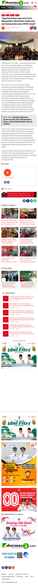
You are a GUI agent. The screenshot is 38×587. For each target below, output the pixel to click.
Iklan (32, 576)
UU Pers (11, 574)
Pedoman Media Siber (7, 576)
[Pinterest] (9, 567)
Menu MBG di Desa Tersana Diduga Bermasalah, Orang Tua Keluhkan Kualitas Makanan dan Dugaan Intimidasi (22, 305)
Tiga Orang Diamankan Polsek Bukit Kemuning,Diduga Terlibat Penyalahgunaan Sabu (9, 260)
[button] (35, 3)
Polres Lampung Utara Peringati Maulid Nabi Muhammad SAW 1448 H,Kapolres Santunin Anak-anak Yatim (27, 241)
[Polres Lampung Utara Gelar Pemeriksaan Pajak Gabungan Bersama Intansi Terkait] (28, 251)
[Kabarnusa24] (15, 2)
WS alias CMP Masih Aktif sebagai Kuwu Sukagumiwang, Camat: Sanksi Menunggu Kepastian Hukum (22, 312)
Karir (26, 576)
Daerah (12, 15)
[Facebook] (24, 200)
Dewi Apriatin (9, 27)
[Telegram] (31, 200)
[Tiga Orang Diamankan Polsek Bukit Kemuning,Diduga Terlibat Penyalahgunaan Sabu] (9, 251)
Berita (3, 15)
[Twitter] (27, 200)
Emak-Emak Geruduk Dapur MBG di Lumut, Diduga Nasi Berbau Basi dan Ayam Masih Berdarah (22, 319)
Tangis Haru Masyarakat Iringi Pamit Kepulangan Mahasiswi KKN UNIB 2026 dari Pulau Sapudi (22, 326)
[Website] (8, 182)
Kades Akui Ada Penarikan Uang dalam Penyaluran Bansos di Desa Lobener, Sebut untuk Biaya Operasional (22, 333)
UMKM (17, 15)
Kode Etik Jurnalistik (22, 574)
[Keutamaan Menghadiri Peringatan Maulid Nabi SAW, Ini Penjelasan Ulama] (28, 276)
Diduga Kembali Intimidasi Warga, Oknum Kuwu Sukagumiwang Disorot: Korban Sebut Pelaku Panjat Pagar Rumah (22, 298)
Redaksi (3, 574)
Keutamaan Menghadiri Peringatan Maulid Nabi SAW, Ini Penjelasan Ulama (27, 285)
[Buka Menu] (32, 3)
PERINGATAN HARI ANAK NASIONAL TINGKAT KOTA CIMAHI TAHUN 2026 (9, 241)
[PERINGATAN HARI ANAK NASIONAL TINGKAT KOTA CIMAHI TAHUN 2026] (9, 232)
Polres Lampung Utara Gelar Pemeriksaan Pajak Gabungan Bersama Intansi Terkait (28, 260)
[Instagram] (13, 567)
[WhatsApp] (35, 200)
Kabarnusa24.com (12, 582)
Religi (22, 279)
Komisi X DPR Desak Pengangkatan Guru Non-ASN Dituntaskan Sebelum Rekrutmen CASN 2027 (27, 222)
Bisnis (7, 15)
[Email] (5, 182)
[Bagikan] (35, 28)
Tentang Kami (5, 579)
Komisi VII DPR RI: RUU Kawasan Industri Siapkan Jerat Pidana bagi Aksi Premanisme (9, 285)
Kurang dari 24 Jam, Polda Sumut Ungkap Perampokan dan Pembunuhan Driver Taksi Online (9, 222)
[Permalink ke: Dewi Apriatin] (3, 28)
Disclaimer (20, 576)
